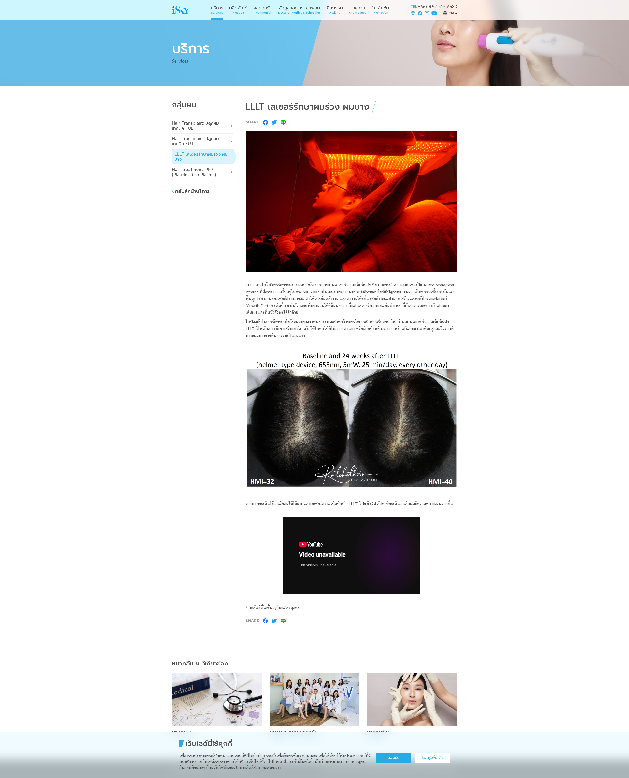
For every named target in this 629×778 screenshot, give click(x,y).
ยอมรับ (393, 758)
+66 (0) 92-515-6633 (437, 6)
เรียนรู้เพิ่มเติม (432, 758)
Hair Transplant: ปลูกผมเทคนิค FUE (195, 125)
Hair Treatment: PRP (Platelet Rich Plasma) (194, 172)
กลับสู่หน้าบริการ (192, 191)
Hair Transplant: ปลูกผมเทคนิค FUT (195, 141)
